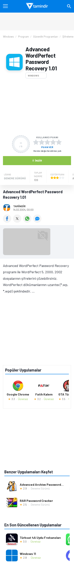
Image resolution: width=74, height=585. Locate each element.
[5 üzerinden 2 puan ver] (41, 142)
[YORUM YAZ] (37, 221)
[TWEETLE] (18, 221)
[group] (37, 243)
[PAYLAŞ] (8, 221)
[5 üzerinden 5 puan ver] (59, 142)
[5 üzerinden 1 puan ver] (36, 142)
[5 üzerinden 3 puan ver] (47, 142)
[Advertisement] (37, 106)
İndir (37, 160)
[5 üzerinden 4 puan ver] (53, 142)
